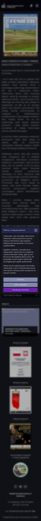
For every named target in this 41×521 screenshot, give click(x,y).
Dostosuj (20, 280)
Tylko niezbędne (20, 285)
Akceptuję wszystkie (20, 290)
